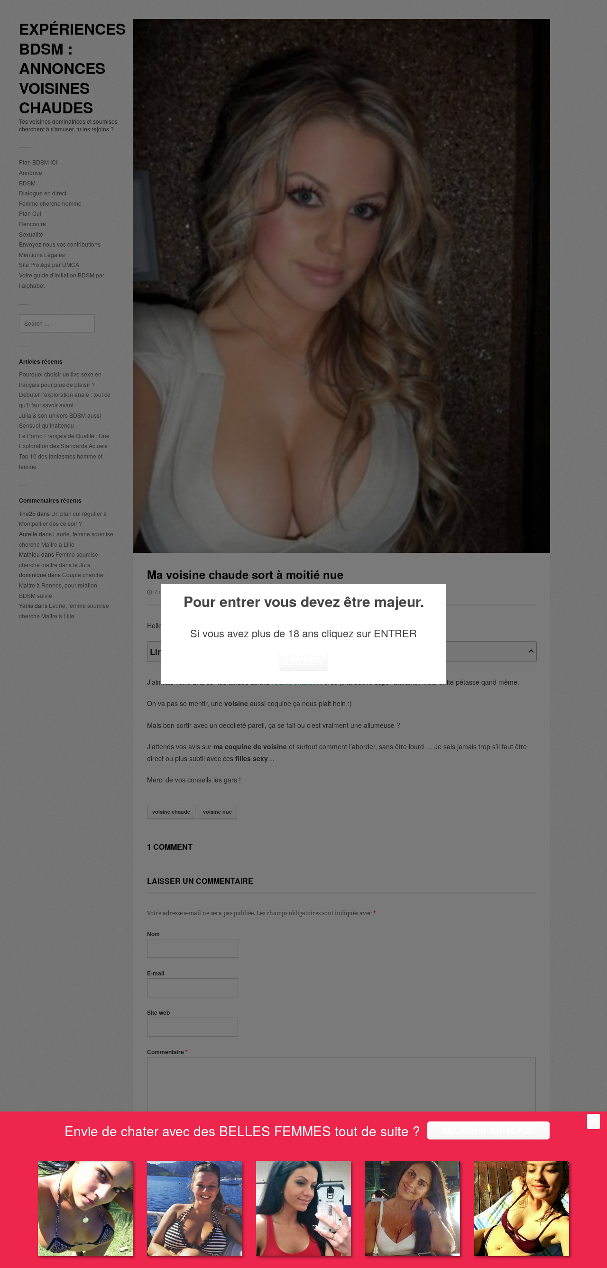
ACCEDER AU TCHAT (488, 1130)
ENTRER (303, 661)
